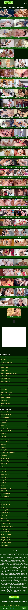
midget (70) (4, 480)
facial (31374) (4, 485)
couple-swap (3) (5, 455)
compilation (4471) (6, 540)
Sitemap (22, 605)
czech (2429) (4, 515)
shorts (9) (3, 482)
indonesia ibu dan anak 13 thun (9, 373)
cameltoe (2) (4, 447)
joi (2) (2, 499)
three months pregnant (7, 362)
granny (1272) (4, 477)
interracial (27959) (5, 531)
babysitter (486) (5, 439)
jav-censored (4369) (6, 488)
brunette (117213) (5, 537)
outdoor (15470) (5, 417)
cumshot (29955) (5, 501)
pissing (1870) (5, 469)
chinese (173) (4, 412)
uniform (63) (4, 422)
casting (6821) (4, 450)
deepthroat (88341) (6, 493)
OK (24, 608)
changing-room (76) (6, 542)
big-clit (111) (4, 463)
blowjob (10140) (5, 496)
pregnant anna (4, 400)
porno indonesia (5, 384)
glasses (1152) (5, 461)
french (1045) (4, 545)
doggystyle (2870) (5, 458)
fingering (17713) (5, 512)
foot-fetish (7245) (6, 441)
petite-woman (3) (5, 428)
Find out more (11, 608)
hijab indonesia (5, 386)
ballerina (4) (4, 491)
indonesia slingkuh (6, 397)
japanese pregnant (6, 378)
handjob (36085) (5, 474)
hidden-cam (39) (5, 504)
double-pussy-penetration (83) (9, 452)
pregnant (3, 356)
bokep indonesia (5, 403)
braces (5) (3, 444)
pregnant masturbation (6, 395)
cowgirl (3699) (4, 507)
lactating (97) (4, 510)
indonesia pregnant (6, 381)
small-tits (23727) (5, 433)
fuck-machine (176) (6, 414)
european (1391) (5, 521)
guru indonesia (5, 406)
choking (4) (4, 436)
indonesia (3, 365)
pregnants (3, 359)
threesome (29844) (6, 431)
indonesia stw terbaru (6, 392)
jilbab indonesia (5, 389)
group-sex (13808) (6, 534)
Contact (6, 605)
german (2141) (4, 518)
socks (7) (3, 466)
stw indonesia (4, 370)
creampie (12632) (5, 523)
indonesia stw (4, 376)
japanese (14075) (5, 420)
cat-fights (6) (4, 471)
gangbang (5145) (5, 529)
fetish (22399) (4, 425)
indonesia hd (4, 367)
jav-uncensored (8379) (7, 526)
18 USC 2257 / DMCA (14, 605)
